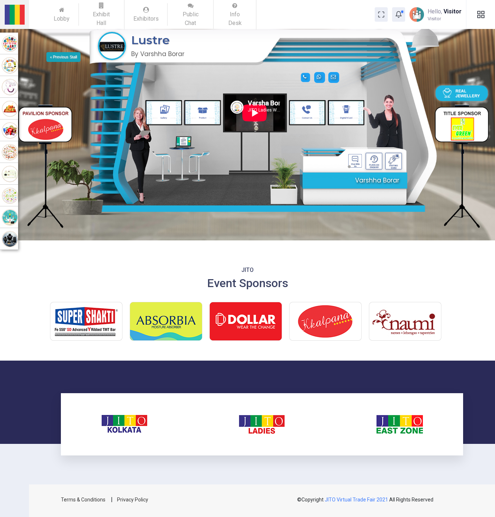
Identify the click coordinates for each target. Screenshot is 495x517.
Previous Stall (64, 57)
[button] (398, 14)
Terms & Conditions (84, 500)
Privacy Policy (132, 500)
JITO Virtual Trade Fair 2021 (357, 500)
